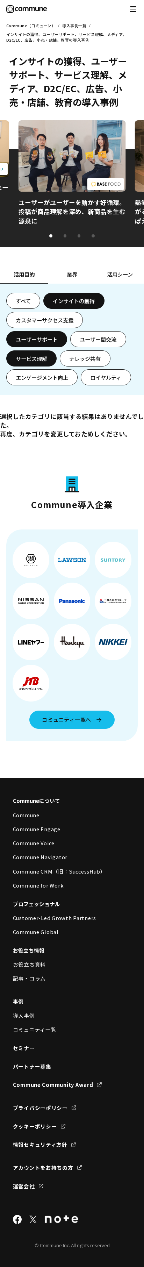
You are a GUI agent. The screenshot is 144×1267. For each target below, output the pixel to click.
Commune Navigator (40, 857)
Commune (26, 815)
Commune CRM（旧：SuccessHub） (59, 871)
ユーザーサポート (37, 339)
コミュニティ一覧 (35, 1029)
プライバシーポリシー (40, 1107)
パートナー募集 (32, 1066)
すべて (23, 301)
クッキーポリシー (35, 1126)
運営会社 (24, 1186)
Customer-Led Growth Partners (54, 917)
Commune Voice (34, 843)
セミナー (24, 1048)
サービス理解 (31, 358)
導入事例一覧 (74, 25)
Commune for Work (38, 885)
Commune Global (36, 931)
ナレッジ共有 (85, 358)
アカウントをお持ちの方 (43, 1167)
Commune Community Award (53, 1084)
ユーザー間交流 (98, 339)
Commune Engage (36, 829)
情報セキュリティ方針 (40, 1144)
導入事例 (24, 1015)
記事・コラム (29, 978)
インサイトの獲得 (74, 301)
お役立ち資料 (29, 964)
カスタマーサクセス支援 (44, 320)
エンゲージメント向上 (42, 377)
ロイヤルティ (105, 377)
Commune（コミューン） (31, 25)
